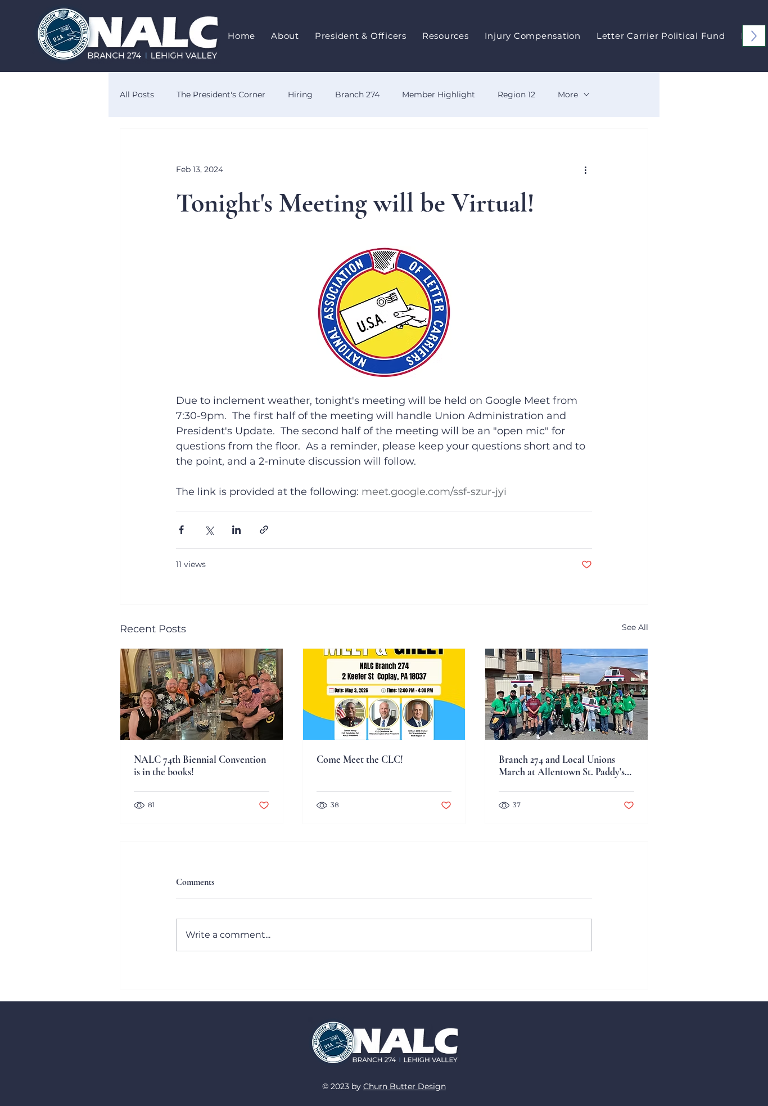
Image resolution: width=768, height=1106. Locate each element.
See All (635, 627)
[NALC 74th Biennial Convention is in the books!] (201, 694)
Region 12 (516, 95)
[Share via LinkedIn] (236, 529)
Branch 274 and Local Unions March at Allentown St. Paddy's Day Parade (562, 765)
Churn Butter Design (404, 1086)
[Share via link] (264, 529)
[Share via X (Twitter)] (209, 529)
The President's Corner (221, 95)
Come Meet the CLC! (360, 759)
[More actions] (585, 169)
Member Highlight (438, 95)
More (568, 95)
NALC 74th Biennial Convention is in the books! (200, 765)
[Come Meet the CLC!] (384, 694)
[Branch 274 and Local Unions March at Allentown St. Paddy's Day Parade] (566, 694)
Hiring (300, 95)
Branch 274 (357, 95)
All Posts (137, 95)
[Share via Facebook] (181, 529)
